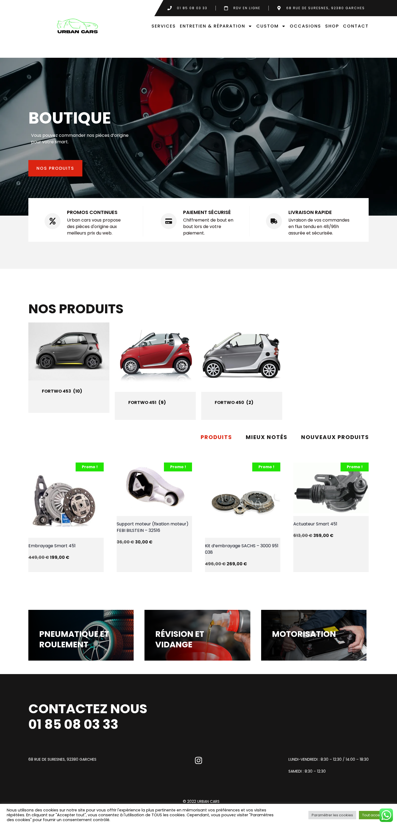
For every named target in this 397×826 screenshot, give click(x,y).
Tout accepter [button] (374, 815)
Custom (267, 26)
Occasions (305, 26)
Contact (356, 26)
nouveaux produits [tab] (335, 437)
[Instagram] (198, 760)
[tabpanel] (198, 511)
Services (164, 26)
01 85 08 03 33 (73, 724)
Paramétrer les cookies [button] (332, 815)
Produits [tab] (216, 437)
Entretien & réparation (212, 26)
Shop (332, 26)
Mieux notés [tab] (267, 437)
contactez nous (87, 709)
